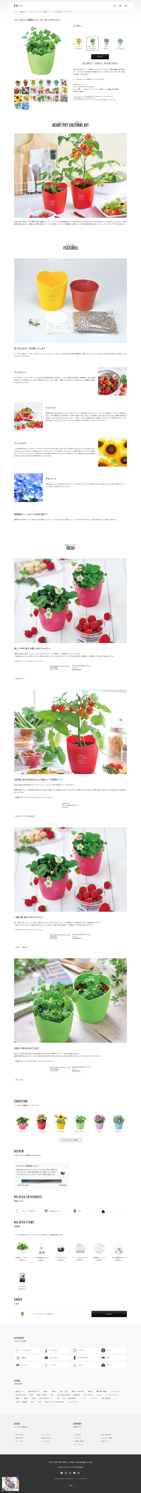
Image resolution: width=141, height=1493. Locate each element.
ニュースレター (46, 1434)
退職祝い (18, 1398)
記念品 (31, 1395)
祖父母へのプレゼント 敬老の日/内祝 (25, 816)
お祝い (52, 1395)
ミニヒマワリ (78, 47)
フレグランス (52, 1365)
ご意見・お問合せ (79, 1441)
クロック (109, 1350)
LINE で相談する (87, 63)
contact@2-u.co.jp (84, 1462)
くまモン (109, 1365)
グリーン (80, 1211)
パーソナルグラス (25, 1350)
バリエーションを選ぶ (70, 1140)
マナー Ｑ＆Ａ (19, 1441)
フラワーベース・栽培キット (42, 11)
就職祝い (26, 1398)
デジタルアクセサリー (83, 1357)
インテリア (30, 11)
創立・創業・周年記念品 (64, 1395)
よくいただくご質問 (107, 1438)
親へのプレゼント (116, 1391)
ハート (108, 1211)
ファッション (24, 1365)
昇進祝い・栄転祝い (42, 1395)
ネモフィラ (120, 47)
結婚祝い (45, 1391)
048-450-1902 (60, 1462)
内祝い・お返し (20, 1079)
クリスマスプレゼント (73, 1402)
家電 (108, 1357)
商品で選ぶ (22, 11)
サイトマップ (45, 1441)
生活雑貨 (23, 1357)
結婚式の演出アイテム (34, 1391)
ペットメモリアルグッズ (112, 1395)
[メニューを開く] (126, 6)
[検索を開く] (114, 6)
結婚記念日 (77, 1395)
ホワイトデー (94, 1398)
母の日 (32, 1402)
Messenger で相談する (111, 63)
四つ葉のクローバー (54, 1211)
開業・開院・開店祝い (23, 1185)
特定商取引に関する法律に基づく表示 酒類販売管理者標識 (70, 1467)
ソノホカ (80, 1365)
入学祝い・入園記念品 (21, 947)
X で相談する (98, 63)
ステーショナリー (54, 1357)
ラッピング (78, 1438)
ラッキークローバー (93, 47)
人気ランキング (20, 1434)
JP (70, 1485)
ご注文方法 (78, 1434)
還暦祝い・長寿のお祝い (78, 1391)
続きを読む (63, 1185)
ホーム (15, 11)
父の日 (39, 1402)
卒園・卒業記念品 (106, 1398)
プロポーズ (99, 1395)
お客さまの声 (19, 1438)
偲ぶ (58, 1398)
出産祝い (54, 1391)
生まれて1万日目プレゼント (46, 1398)
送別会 (33, 1398)
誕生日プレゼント (20, 678)
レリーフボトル (53, 1350)
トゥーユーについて (79, 1444)
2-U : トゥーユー (18, 5)
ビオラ (106, 47)
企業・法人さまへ (47, 1438)
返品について (105, 1441)
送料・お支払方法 (106, 1434)
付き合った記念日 (88, 1395)
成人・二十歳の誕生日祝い (70, 1398)
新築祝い (90, 1391)
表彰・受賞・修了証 (21, 1395)
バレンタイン (83, 1398)
